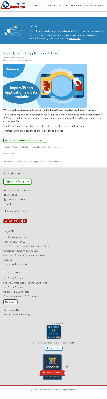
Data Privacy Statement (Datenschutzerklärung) (26, 246)
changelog (39, 130)
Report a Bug (13, 310)
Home (38, 5)
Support (75, 5)
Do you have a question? (19, 190)
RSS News (75, 38)
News (35, 25)
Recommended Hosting (18, 314)
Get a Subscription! (19, 181)
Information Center (55, 5)
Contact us (12, 194)
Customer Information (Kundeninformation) (23, 255)
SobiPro (13, 153)
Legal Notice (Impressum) (15, 237)
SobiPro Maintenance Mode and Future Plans (25, 282)
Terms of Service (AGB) (14, 242)
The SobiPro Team (16, 199)
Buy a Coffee (54, 348)
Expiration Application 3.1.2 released (20, 296)
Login (9, 203)
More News (10, 302)
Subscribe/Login (93, 5)
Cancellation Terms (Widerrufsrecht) (20, 251)
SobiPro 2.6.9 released (14, 278)
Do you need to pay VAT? (15, 264)
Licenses (7, 260)
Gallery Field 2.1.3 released (16, 291)
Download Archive (16, 211)
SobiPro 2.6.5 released (14, 287)
